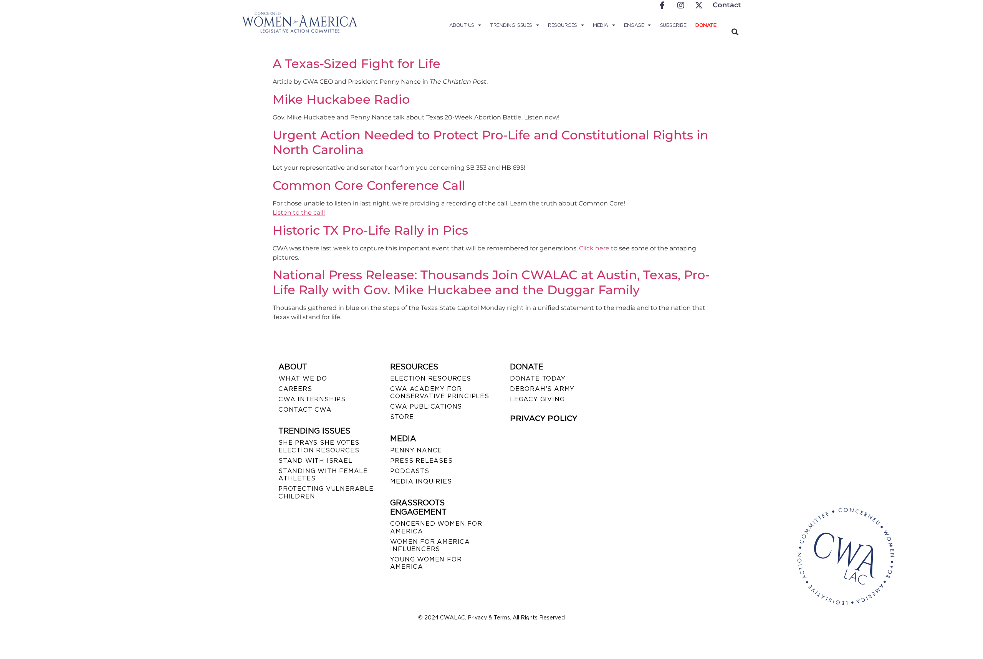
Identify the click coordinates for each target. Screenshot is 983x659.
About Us (461, 25)
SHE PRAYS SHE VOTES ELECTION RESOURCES (318, 446)
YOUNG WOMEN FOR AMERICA (426, 563)
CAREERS (295, 388)
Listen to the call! (299, 212)
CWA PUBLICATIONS (426, 406)
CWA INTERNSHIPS (312, 399)
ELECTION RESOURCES (430, 378)
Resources (562, 25)
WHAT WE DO (302, 378)
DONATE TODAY (538, 378)
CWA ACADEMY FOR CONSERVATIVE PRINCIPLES (439, 392)
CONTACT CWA (305, 409)
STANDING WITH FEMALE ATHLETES (323, 474)
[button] (734, 31)
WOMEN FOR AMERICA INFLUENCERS (430, 545)
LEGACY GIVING (537, 399)
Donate (705, 25)
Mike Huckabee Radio (341, 99)
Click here (594, 248)
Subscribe (673, 25)
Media (600, 25)
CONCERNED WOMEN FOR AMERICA (436, 527)
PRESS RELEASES (421, 460)
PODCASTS (409, 471)
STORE (402, 417)
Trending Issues (511, 25)
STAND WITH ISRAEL (315, 460)
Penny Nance (416, 450)
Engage (634, 25)
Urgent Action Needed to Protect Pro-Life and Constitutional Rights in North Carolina (490, 142)
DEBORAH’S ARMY (542, 388)
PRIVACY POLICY (543, 418)
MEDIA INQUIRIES (421, 481)
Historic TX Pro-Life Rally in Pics (370, 230)
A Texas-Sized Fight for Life (356, 63)
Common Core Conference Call (369, 185)
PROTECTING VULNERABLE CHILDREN (326, 492)
